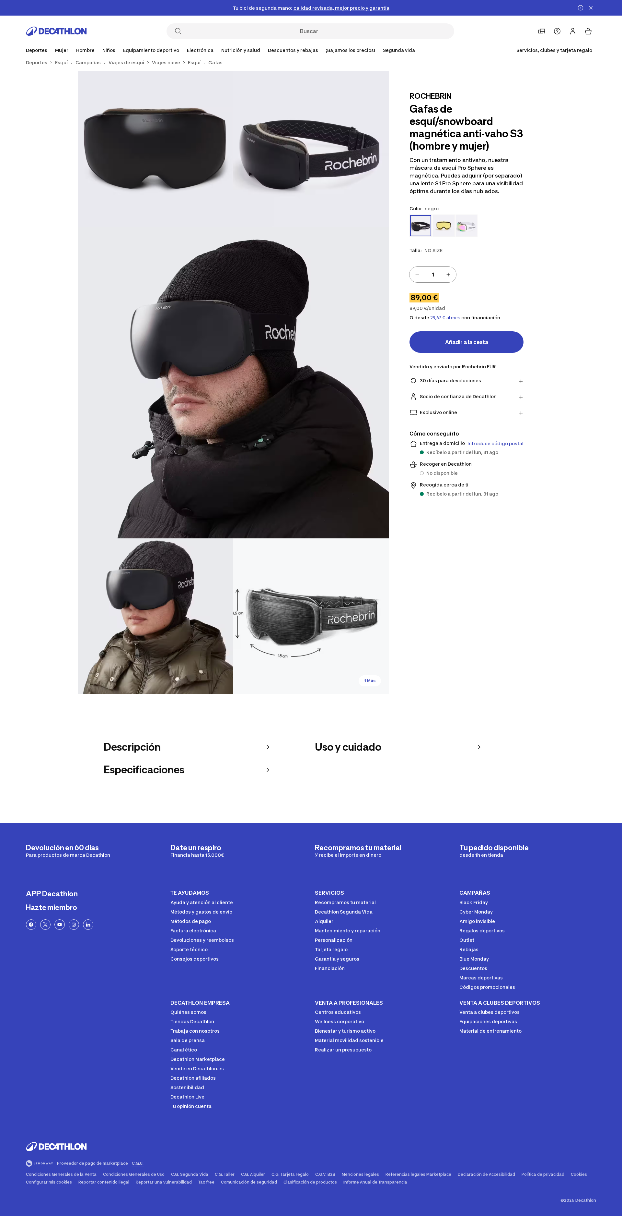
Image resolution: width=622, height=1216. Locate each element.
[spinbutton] (433, 274)
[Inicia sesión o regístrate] (573, 31)
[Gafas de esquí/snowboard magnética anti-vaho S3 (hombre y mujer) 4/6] (155, 616)
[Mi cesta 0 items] (588, 31)
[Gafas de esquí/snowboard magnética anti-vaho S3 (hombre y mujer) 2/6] (155, 149)
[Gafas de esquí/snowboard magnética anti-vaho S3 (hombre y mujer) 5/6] (311, 616)
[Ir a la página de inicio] (56, 31)
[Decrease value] (417, 274)
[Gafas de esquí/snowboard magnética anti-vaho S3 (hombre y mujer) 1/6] (311, 149)
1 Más (369, 680)
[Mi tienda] (541, 31)
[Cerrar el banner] (591, 8)
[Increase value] (448, 274)
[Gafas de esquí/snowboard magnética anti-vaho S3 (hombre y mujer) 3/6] (233, 382)
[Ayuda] (557, 31)
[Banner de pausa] (580, 8)
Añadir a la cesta (466, 342)
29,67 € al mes (445, 317)
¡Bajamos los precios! (350, 50)
